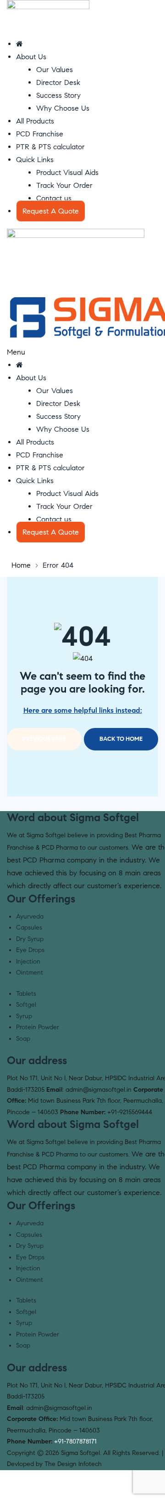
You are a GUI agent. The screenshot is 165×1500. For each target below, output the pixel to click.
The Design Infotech (73, 1464)
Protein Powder (37, 1027)
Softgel (26, 1005)
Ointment (29, 972)
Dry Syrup (30, 939)
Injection (28, 961)
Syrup (24, 1016)
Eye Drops (30, 950)
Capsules (29, 927)
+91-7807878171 (75, 1441)
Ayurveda (30, 916)
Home (21, 565)
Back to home (121, 739)
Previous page (44, 739)
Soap (23, 1039)
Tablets (26, 994)
